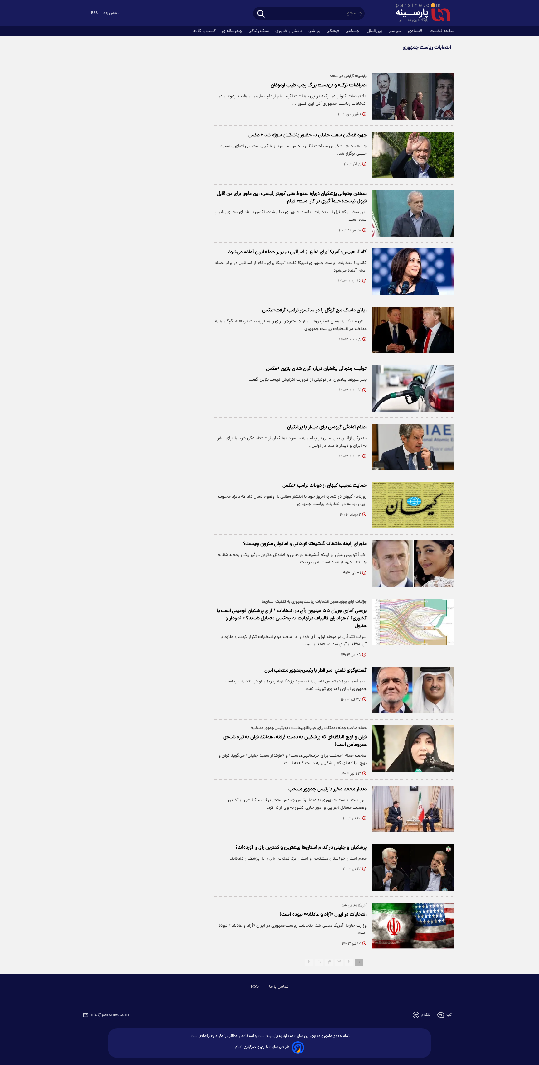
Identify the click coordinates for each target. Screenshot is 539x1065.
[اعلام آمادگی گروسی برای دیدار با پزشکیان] (413, 447)
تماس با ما (110, 13)
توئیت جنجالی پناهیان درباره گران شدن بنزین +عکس (316, 369)
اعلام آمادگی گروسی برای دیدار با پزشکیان (327, 427)
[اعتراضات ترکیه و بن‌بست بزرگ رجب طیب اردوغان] (413, 96)
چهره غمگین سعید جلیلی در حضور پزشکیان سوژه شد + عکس (307, 135)
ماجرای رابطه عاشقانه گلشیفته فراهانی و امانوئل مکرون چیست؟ (305, 544)
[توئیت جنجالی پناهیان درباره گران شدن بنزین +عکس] (413, 388)
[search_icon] (261, 14)
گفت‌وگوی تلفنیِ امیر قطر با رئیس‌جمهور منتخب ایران (315, 670)
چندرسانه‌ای (233, 31)
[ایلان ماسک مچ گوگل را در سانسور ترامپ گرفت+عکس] (413, 330)
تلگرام (425, 1015)
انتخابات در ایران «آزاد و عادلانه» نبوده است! (323, 914)
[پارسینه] (420, 13)
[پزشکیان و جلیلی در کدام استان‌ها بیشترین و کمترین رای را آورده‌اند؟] (413, 867)
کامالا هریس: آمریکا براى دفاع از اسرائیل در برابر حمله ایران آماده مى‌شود (297, 252)
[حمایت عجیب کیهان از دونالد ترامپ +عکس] (413, 505)
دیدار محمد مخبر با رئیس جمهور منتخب (327, 789)
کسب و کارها (204, 31)
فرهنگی (334, 31)
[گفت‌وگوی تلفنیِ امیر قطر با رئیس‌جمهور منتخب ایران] (413, 690)
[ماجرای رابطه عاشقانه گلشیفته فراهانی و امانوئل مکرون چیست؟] (413, 563)
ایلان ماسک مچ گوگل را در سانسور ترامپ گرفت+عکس (314, 310)
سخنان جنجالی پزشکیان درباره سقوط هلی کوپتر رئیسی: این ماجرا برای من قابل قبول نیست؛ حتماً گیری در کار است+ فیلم (292, 197)
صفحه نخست (442, 31)
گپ (449, 1015)
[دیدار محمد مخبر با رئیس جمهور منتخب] (413, 809)
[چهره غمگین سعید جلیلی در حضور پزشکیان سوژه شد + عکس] (413, 155)
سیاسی (396, 31)
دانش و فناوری (289, 31)
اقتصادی (416, 31)
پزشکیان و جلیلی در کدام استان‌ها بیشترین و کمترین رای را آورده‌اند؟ (301, 847)
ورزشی (315, 31)
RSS (94, 13)
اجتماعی (354, 31)
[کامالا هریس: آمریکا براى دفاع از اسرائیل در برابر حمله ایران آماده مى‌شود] (413, 271)
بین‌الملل (375, 31)
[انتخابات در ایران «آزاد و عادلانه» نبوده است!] (413, 926)
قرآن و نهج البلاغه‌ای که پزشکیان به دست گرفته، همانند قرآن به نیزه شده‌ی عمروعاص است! (295, 741)
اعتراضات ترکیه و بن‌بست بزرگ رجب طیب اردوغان (319, 85)
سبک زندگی (259, 31)
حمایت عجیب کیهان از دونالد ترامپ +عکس (324, 485)
